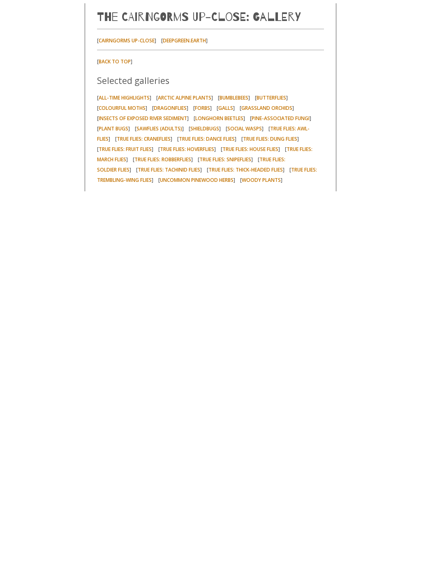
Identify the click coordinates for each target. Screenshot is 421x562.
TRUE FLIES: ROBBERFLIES (162, 159)
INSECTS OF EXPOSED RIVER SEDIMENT (143, 118)
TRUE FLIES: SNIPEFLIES (225, 159)
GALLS (225, 108)
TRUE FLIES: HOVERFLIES (187, 149)
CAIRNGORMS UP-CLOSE (127, 40)
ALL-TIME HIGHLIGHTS (124, 97)
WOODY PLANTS (261, 179)
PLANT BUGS (113, 128)
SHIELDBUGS (204, 128)
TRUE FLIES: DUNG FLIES (270, 138)
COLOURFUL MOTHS (122, 108)
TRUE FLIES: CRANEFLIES (144, 138)
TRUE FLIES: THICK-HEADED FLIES (245, 169)
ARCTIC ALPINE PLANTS (184, 97)
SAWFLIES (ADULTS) (159, 128)
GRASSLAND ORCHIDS (266, 108)
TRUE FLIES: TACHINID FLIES (169, 169)
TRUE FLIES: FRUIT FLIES (125, 149)
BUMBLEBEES (234, 97)
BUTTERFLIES (271, 97)
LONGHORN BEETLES (219, 118)
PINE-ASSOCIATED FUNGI (281, 118)
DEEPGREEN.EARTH (184, 40)
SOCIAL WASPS (244, 128)
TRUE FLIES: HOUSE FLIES (250, 149)
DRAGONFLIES (170, 108)
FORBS (202, 108)
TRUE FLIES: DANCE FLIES (207, 138)
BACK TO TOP (115, 61)
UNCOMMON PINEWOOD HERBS (197, 179)
